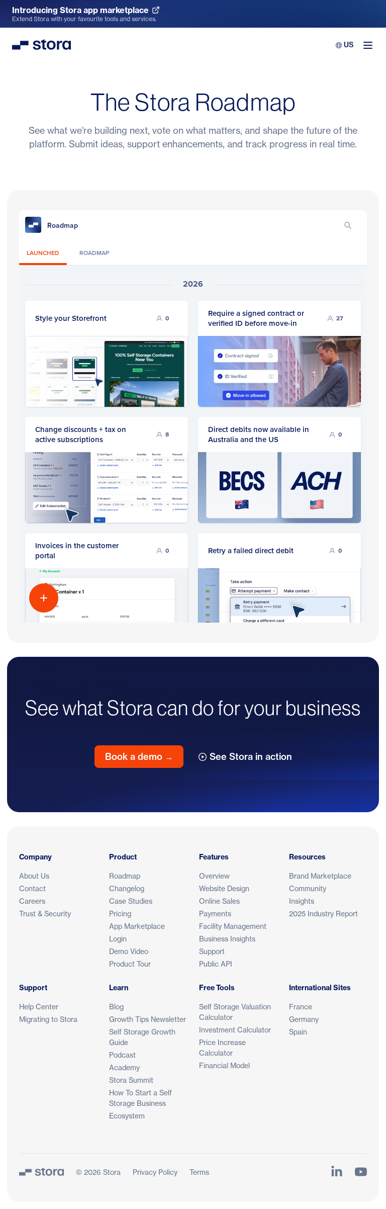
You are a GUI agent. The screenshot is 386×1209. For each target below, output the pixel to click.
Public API (215, 964)
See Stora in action (251, 756)
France (300, 1006)
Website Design (224, 888)
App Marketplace (137, 926)
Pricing (120, 913)
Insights (301, 901)
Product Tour (130, 964)
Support (212, 951)
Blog (116, 1006)
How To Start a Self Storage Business (140, 1097)
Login (118, 938)
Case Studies (130, 901)
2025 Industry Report (323, 913)
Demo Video (128, 951)
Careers (32, 901)
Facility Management (232, 926)
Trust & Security (45, 913)
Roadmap (124, 876)
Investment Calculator (235, 1029)
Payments (215, 913)
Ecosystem (127, 1115)
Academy (124, 1067)
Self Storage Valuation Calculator (235, 1011)
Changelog (126, 888)
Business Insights (227, 938)
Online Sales (219, 901)
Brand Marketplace (320, 876)
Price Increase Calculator (222, 1047)
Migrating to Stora (48, 1019)
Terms (199, 1172)
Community (307, 888)
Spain (298, 1031)
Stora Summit (131, 1080)
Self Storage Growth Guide (142, 1037)
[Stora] (41, 1172)
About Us (34, 876)
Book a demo (139, 756)
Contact (32, 888)
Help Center (38, 1006)
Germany (304, 1019)
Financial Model (224, 1065)
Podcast (122, 1055)
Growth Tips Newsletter (147, 1019)
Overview (214, 876)
